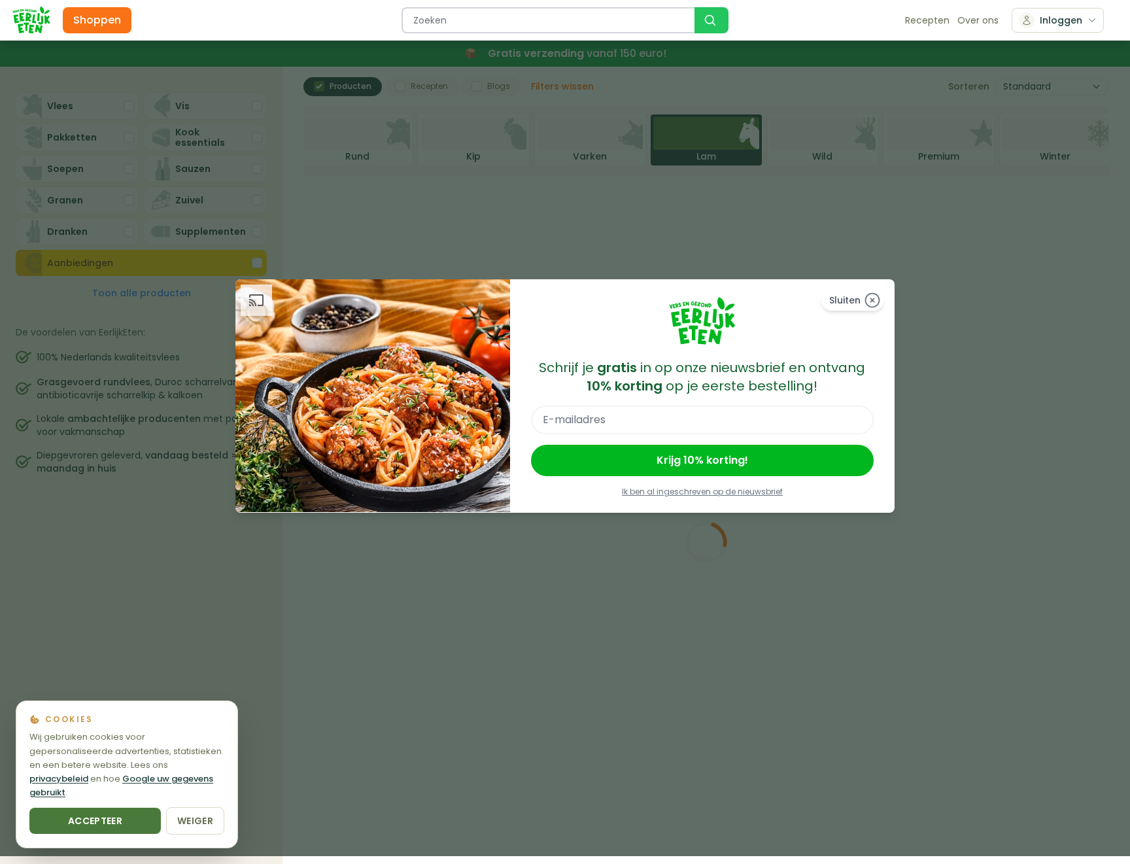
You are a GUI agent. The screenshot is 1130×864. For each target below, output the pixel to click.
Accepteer (95, 820)
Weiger (195, 820)
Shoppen (97, 19)
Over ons (978, 20)
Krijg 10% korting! (702, 460)
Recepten (927, 20)
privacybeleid (58, 778)
